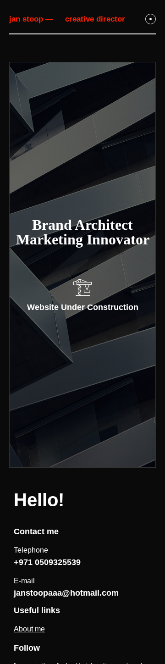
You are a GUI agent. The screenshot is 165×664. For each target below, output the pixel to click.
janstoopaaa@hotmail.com (66, 593)
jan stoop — (31, 19)
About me (29, 629)
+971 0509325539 (47, 562)
